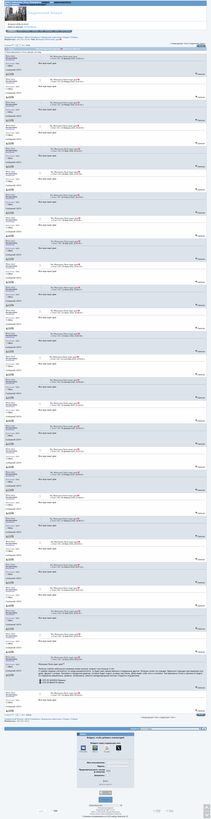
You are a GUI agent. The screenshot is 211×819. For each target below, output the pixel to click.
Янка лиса (10, 56)
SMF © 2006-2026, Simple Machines (105, 812)
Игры (41, 31)
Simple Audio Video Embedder (102, 814)
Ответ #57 (56, 695)
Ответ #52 (56, 567)
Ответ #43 (55, 359)
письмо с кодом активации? (33, 4)
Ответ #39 (56, 267)
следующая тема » (197, 43)
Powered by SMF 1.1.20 (105, 810)
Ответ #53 (56, 590)
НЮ (22, 39)
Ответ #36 (56, 197)
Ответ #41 (56, 313)
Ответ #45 (56, 405)
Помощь (35, 31)
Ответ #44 (56, 382)
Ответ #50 (55, 521)
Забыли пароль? (105, 784)
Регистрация (65, 31)
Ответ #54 (57, 613)
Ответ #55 (57, 636)
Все (23, 45)
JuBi (18, 39)
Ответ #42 (56, 336)
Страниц (8, 45)
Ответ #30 (56, 59)
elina (26, 39)
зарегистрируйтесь (62, 2)
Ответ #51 (56, 544)
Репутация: (10, 64)
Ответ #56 (56, 660)
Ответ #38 (57, 243)
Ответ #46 (56, 428)
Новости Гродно (24, 31)
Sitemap (118, 814)
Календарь (49, 31)
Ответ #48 (56, 475)
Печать (201, 46)
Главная (12, 31)
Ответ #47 (56, 451)
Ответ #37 (57, 220)
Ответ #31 (56, 82)
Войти (57, 31)
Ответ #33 (55, 128)
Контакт (105, 800)
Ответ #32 (56, 105)
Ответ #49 (55, 498)
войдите (45, 2)
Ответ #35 (56, 174)
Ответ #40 (56, 290)
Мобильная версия (105, 808)
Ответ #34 (56, 151)
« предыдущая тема (179, 43)
